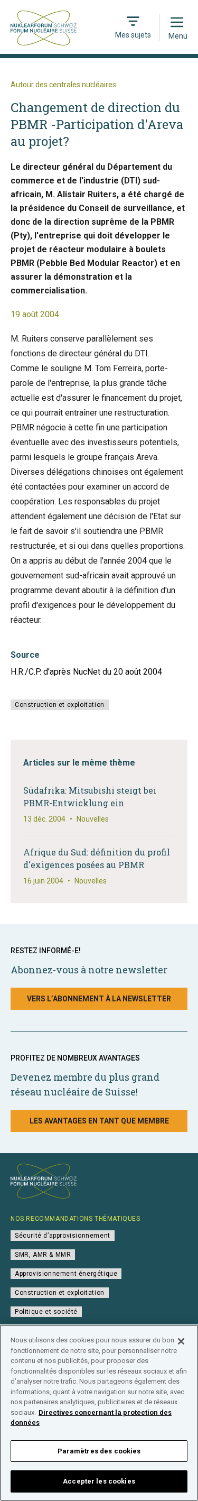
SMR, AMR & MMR (43, 1254)
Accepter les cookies (99, 1481)
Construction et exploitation (60, 704)
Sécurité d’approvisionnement (62, 1235)
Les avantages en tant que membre (99, 1121)
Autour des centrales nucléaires (63, 84)
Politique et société (46, 1311)
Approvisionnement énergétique (66, 1273)
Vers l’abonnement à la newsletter (99, 998)
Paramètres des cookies (99, 1451)
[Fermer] (181, 1341)
